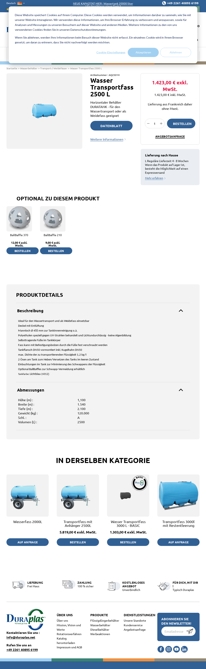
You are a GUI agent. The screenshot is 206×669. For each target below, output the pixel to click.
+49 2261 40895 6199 (22, 650)
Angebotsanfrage (170, 136)
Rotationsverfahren (69, 634)
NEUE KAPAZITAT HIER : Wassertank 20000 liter (103, 3)
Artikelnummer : (99, 74)
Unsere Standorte (135, 620)
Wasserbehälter (100, 625)
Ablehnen (176, 52)
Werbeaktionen (100, 634)
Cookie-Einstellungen (110, 52)
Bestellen (182, 123)
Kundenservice (133, 625)
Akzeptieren (143, 52)
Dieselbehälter (99, 629)
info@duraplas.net (20, 637)
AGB (79, 647)
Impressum (64, 647)
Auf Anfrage (28, 542)
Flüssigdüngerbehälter (104, 620)
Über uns (62, 620)
